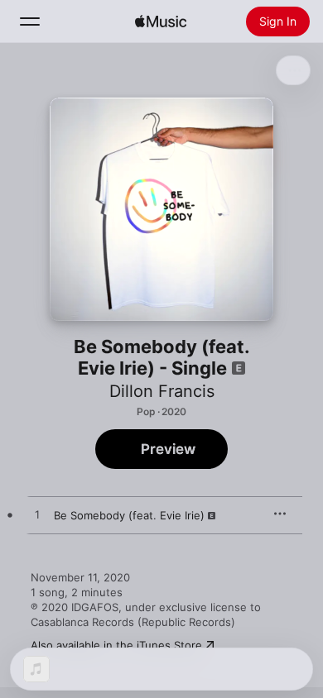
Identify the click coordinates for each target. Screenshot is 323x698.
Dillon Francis (162, 391)
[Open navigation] (30, 21)
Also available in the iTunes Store (116, 645)
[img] (160, 21)
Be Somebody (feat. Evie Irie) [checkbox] (129, 515)
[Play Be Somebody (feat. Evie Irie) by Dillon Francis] (37, 515)
